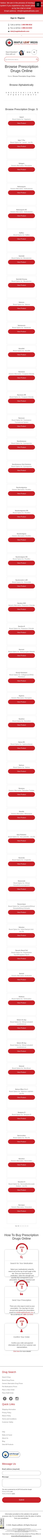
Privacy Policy (6, 1412)
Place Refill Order (8, 1393)
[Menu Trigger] (38, 4)
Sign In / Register (17, 18)
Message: (5, 1477)
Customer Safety (7, 1422)
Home (10, 76)
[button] (2, 1523)
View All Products (7, 1444)
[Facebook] (4, 1399)
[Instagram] (17, 1398)
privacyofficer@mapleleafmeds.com (21, 1536)
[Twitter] (10, 1398)
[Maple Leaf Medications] (22, 42)
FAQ (3, 1432)
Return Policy (6, 1416)
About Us (5, 1438)
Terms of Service (6, 1493)
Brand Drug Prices (8, 1380)
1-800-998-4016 (26, 25)
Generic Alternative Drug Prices (12, 1383)
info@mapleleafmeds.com (19, 31)
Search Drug (6, 1377)
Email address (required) (11, 1469)
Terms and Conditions (9, 1419)
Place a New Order (8, 1390)
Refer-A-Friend (7, 1435)
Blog (3, 1441)
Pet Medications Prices (9, 1386)
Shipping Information (9, 1409)
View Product (21, 123)
